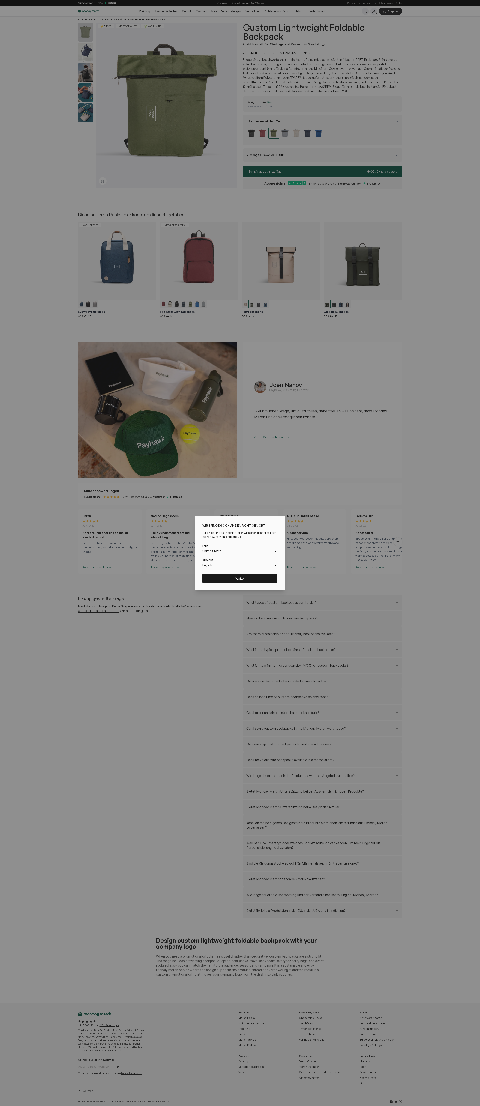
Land (205, 546)
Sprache (207, 560)
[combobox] (240, 551)
